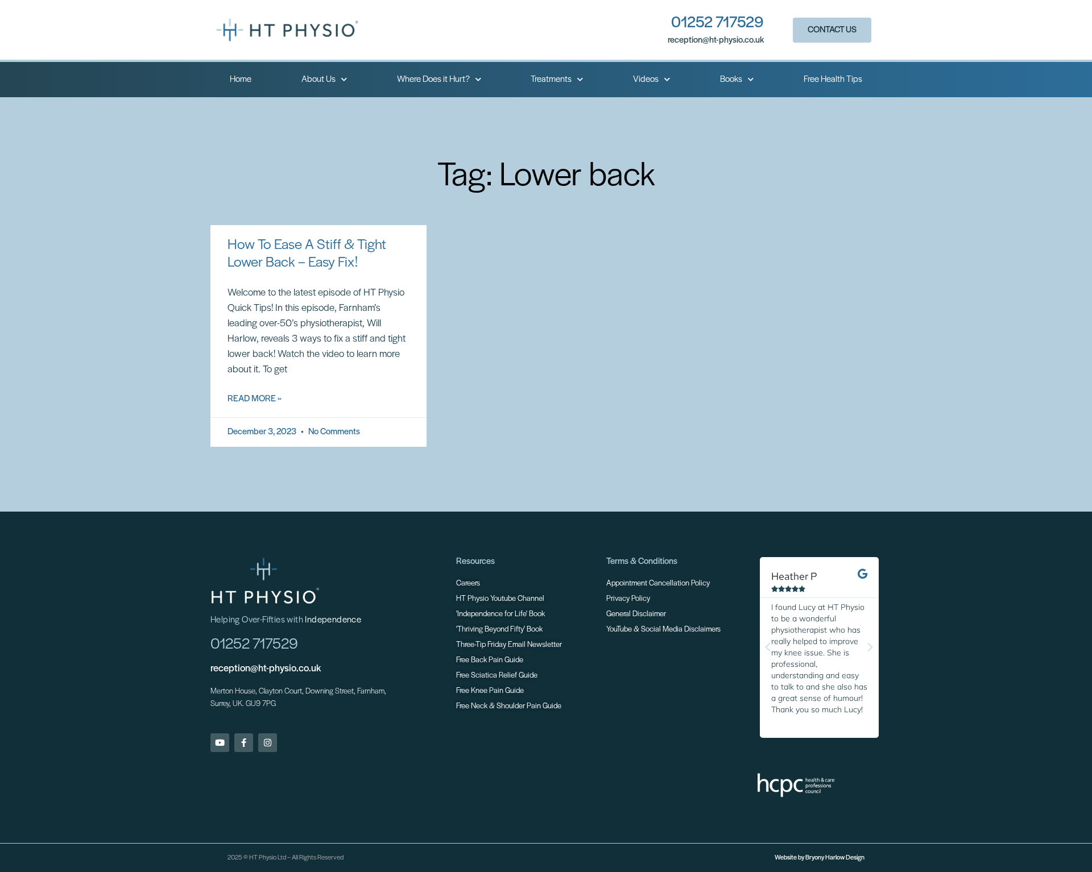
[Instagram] (267, 742)
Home (240, 79)
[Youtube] (219, 742)
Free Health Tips (833, 79)
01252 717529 (717, 23)
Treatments (551, 79)
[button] (768, 647)
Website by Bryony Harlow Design (819, 857)
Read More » (255, 399)
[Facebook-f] (243, 742)
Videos (646, 79)
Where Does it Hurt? (433, 79)
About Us (318, 79)
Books (731, 79)
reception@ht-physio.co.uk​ (716, 40)
